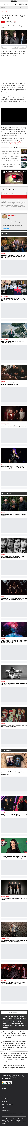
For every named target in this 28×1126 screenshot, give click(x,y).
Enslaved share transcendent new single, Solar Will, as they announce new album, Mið (14, 1067)
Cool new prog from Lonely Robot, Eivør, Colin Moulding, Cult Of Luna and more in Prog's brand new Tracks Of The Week (14, 1034)
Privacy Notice (20, 202)
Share (5, 47)
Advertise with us (6, 1110)
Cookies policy (5, 1101)
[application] (14, 115)
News (3, 22)
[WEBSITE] (9, 219)
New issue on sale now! (15, 7)
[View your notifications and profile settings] (15, 4)
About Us (4, 1088)
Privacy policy (5, 1098)
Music (3, 11)
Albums (7, 11)
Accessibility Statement (7, 1104)
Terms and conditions (7, 1095)
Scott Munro (10, 21)
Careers (3, 1107)
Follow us (16, 47)
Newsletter (24, 47)
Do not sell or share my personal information (12, 1113)
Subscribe (20, 4)
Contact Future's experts (7, 1091)
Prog (15, 21)
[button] (2, 4)
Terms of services (18, 201)
